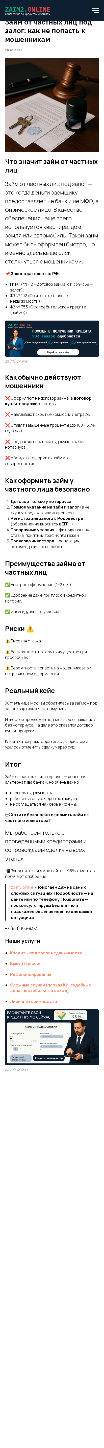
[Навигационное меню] (95, 10)
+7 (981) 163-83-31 (22, 928)
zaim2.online (22, 887)
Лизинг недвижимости (33, 1001)
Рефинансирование (30, 974)
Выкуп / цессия (25, 963)
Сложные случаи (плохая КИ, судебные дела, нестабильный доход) (50, 987)
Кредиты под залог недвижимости (46, 953)
